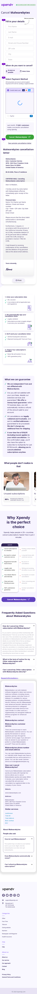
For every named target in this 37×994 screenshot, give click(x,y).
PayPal (12, 116)
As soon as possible (11, 71)
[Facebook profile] (3, 895)
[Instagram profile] (14, 895)
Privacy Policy (6, 974)
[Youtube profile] (18, 895)
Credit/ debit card (15, 90)
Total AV (7, 816)
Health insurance (7, 937)
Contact (4, 966)
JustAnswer (9, 813)
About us (5, 957)
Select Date (26, 71)
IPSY (6, 823)
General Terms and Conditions (11, 977)
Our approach (6, 963)
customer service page (12, 738)
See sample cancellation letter (19, 143)
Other (3, 918)
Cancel (18, 137)
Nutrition (4, 930)
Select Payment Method (17, 79)
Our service (5, 960)
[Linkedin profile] (10, 895)
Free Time (5, 921)
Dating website (6, 927)
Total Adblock (9, 818)
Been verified (9, 820)
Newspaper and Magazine (9, 934)
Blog (3, 969)
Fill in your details (15, 21)
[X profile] (7, 895)
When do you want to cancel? (19, 65)
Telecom (4, 924)
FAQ (3, 947)
